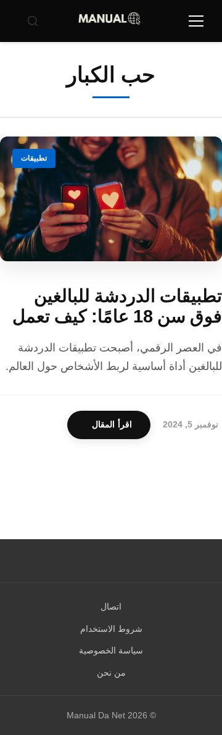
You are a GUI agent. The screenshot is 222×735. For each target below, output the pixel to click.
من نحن (111, 673)
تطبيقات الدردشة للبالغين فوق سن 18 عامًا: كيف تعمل (117, 306)
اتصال (111, 606)
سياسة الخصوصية (111, 650)
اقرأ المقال (112, 424)
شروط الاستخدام (111, 629)
